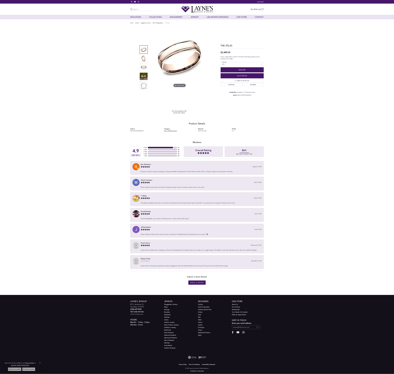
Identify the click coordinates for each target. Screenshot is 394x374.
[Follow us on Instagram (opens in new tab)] (138, 2)
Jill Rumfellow (146, 227)
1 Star (145, 155)
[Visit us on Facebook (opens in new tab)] (131, 2)
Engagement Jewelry (146, 23)
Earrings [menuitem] (166, 309)
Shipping (231, 84)
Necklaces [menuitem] (167, 315)
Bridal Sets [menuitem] (167, 330)
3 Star (145, 151)
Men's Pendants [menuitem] (169, 340)
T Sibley (144, 196)
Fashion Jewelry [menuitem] (169, 322)
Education (135, 17)
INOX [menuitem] (199, 320)
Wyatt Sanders (146, 180)
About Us (235, 304)
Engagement (176, 17)
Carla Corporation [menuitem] (204, 307)
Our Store (242, 17)
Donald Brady (146, 211)
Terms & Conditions (194, 364)
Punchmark (200, 371)
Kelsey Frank (145, 259)
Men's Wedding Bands (158, 23)
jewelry (137, 23)
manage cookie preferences (20, 365)
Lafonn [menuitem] (200, 322)
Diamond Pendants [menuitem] (170, 335)
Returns (253, 84)
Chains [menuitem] (166, 320)
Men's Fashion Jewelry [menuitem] (171, 325)
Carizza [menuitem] (200, 304)
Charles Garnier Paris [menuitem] (204, 309)
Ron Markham (146, 164)
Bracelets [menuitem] (167, 312)
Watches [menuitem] (167, 317)
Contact (259, 17)
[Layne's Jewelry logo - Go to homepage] (197, 9)
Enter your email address (241, 323)
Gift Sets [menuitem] (167, 343)
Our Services (236, 307)
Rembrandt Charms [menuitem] (204, 332)
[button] (260, 2)
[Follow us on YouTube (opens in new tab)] (135, 2)
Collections (155, 17)
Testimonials (236, 309)
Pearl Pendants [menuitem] (169, 332)
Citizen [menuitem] (200, 312)
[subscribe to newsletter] (257, 327)
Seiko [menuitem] (199, 335)
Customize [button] (242, 76)
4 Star (145, 149)
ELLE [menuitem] (199, 315)
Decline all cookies (15, 369)
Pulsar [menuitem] (200, 330)
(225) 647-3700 (179, 113)
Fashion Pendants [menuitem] (170, 348)
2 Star (145, 153)
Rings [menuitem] (166, 307)
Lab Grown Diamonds (217, 17)
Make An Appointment (239, 315)
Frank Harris (145, 243)
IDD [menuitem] (199, 317)
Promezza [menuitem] (201, 327)
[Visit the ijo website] (202, 357)
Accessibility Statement (208, 364)
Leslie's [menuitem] (200, 325)
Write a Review (197, 282)
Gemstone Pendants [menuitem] (170, 338)
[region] (179, 67)
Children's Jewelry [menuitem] (170, 327)
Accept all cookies (28, 369)
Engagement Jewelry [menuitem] (170, 304)
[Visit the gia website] (192, 357)
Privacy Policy (183, 364)
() (178, 147)
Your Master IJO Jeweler (240, 312)
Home (131, 23)
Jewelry (195, 17)
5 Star (145, 147)
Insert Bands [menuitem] (168, 345)
